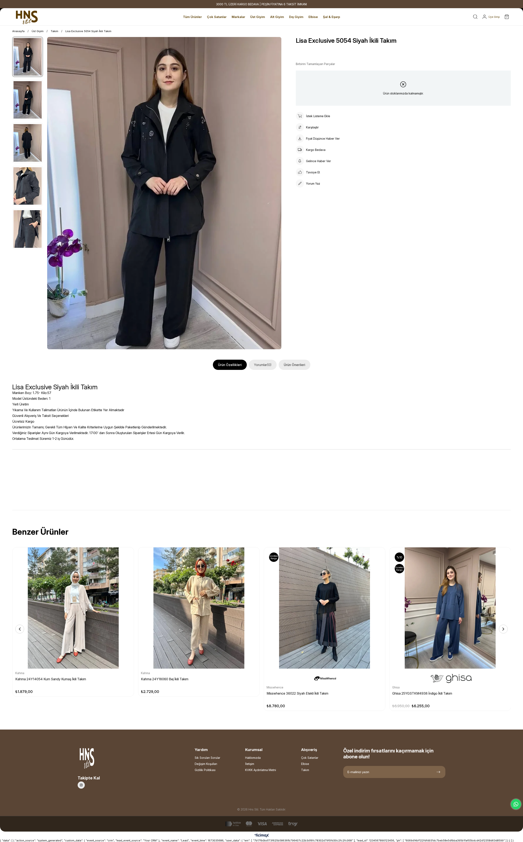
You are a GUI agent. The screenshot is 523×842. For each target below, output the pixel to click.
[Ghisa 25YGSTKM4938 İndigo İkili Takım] (450, 608)
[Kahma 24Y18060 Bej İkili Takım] (198, 608)
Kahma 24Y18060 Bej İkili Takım (164, 679)
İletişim (249, 764)
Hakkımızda (253, 757)
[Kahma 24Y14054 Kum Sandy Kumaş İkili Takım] (73, 608)
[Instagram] (81, 785)
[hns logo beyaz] (98, 759)
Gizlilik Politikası (205, 770)
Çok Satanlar (309, 757)
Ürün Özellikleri (230, 365)
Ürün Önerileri (294, 365)
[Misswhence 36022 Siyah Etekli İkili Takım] (324, 608)
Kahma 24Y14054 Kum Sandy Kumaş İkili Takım (50, 679)
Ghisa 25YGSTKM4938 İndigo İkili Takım (422, 693)
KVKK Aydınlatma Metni (260, 770)
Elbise (305, 764)
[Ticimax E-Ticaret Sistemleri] (261, 836)
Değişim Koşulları (206, 764)
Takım (305, 770)
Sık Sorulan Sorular (207, 757)
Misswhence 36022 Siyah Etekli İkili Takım (297, 693)
